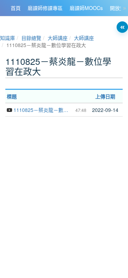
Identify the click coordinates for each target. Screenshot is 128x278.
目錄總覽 (31, 37)
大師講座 (58, 37)
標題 (12, 96)
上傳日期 (105, 96)
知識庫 (7, 37)
